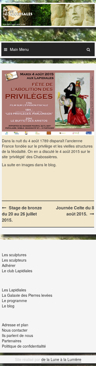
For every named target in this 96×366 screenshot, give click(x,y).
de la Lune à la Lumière (61, 359)
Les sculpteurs (14, 260)
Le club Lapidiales (17, 270)
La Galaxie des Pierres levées (27, 295)
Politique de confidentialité (24, 346)
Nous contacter (14, 330)
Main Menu (19, 49)
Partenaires (11, 340)
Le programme (14, 300)
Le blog (8, 305)
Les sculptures (14, 254)
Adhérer (8, 265)
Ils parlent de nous (17, 335)
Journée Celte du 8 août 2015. (75, 211)
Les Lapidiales (14, 289)
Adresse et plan (15, 324)
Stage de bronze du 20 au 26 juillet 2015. (22, 214)
